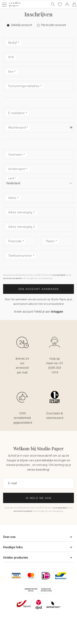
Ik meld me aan (38, 498)
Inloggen (57, 311)
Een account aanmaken (38, 289)
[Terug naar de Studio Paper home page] (15, 6)
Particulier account (53, 25)
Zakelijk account (21, 25)
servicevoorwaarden (12, 278)
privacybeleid (59, 275)
